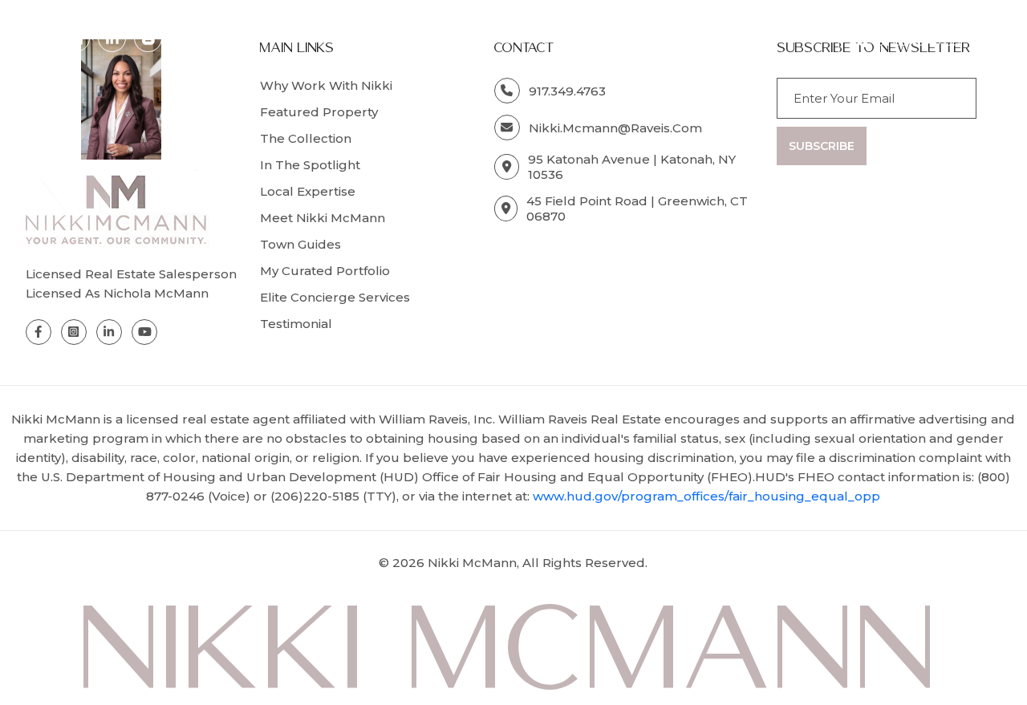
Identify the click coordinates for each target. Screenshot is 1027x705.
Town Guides (300, 244)
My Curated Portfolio (325, 270)
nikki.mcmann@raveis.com (615, 128)
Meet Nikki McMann (322, 217)
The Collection (305, 138)
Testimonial (296, 323)
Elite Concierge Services (335, 297)
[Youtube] (144, 332)
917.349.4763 (918, 41)
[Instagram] (76, 38)
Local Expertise (307, 191)
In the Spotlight (310, 164)
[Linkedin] (112, 38)
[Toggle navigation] (993, 41)
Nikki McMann (472, 562)
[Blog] (148, 38)
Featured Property (319, 112)
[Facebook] (39, 38)
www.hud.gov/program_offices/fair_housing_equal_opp (706, 496)
